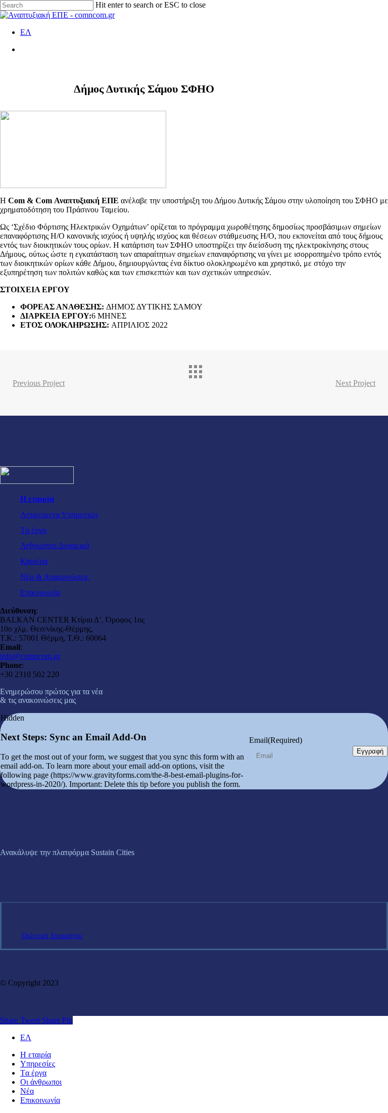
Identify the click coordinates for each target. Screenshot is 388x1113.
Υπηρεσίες (37, 1063)
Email (275, 740)
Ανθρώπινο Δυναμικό (54, 545)
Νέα (27, 1091)
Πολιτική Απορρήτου (52, 936)
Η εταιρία (37, 499)
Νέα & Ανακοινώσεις (54, 576)
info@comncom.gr (30, 656)
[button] (47, 869)
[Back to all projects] (204, 380)
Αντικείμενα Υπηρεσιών (59, 514)
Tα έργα (33, 530)
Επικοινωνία (40, 592)
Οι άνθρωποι (41, 1082)
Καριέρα (33, 561)
